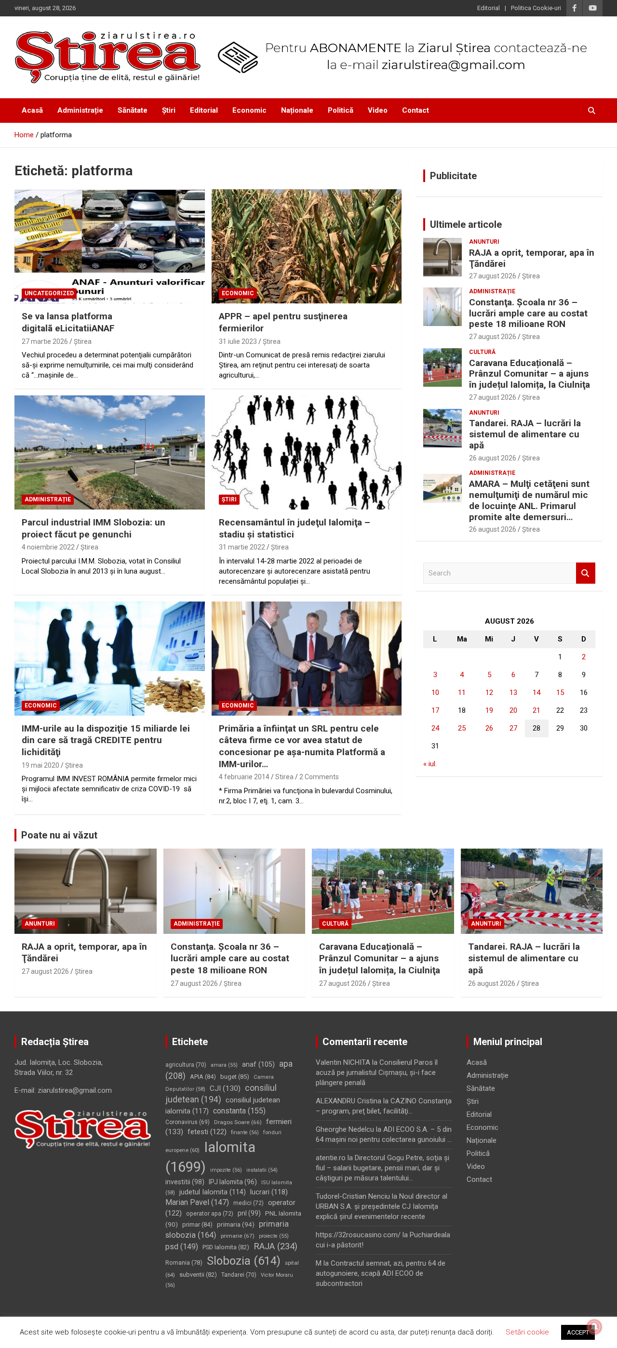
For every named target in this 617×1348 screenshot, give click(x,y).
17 (435, 710)
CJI (225, 1088)
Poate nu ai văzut (59, 835)
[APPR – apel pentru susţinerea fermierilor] (306, 246)
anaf (258, 1064)
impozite (226, 1170)
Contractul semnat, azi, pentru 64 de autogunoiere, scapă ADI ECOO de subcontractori (380, 1273)
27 (513, 728)
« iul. (430, 763)
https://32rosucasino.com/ (358, 1234)
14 (536, 692)
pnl (249, 1213)
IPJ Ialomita (233, 1182)
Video (378, 110)
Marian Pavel (197, 1202)
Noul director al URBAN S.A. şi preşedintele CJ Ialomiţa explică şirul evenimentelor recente (381, 1206)
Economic (249, 110)
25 (462, 728)
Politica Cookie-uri (536, 8)
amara (224, 1065)
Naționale (297, 110)
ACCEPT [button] (578, 1332)
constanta (239, 1110)
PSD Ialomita (225, 1247)
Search (585, 573)
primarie (238, 1235)
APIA (203, 1076)
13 (513, 692)
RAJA (275, 1246)
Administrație (80, 110)
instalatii (262, 1170)
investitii (184, 1182)
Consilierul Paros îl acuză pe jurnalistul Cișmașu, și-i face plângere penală (377, 1072)
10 (435, 692)
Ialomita (210, 1157)
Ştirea (83, 341)
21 (536, 710)
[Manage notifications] (594, 1327)
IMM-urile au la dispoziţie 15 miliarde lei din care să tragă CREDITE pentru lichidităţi (106, 740)
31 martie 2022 (242, 547)
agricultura (185, 1064)
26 (489, 728)
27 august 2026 (492, 276)
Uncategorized (49, 293)
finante (245, 1132)
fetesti (207, 1131)
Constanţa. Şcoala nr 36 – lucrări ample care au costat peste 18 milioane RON (528, 313)
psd (181, 1246)
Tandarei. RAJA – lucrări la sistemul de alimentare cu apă (525, 434)
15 (560, 692)
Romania (183, 1262)
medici (248, 1203)
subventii (198, 1274)
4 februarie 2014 (244, 777)
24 (435, 728)
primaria (236, 1224)
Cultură (482, 352)
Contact (415, 110)
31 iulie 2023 (238, 341)
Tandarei (238, 1274)
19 (489, 710)
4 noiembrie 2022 (48, 547)
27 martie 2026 (45, 341)
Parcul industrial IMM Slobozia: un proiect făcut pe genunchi (93, 528)
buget (234, 1076)
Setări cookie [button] (527, 1332)
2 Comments (319, 777)
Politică (340, 110)
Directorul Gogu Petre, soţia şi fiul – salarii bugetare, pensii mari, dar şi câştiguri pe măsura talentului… (382, 1167)
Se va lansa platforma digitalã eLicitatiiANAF (68, 322)
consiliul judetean (221, 1094)
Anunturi (484, 241)
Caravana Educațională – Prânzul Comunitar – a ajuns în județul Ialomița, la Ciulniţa (529, 374)
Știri (168, 110)
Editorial (488, 8)
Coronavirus (187, 1122)
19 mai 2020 (40, 765)
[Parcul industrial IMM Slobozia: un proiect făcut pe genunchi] (109, 452)
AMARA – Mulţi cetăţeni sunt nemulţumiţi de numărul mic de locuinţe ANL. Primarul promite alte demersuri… (529, 500)
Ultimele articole (466, 224)
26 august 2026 (492, 458)
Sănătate (133, 110)
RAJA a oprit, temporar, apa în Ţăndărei (531, 258)
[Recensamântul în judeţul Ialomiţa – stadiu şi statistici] (306, 452)
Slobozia (244, 1261)
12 (489, 692)
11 (462, 692)
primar (197, 1224)
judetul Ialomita (212, 1192)
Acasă (32, 110)
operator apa (209, 1213)
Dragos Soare (238, 1122)
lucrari (269, 1192)
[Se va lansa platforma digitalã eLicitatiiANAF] (109, 246)
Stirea (284, 777)
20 (513, 710)
